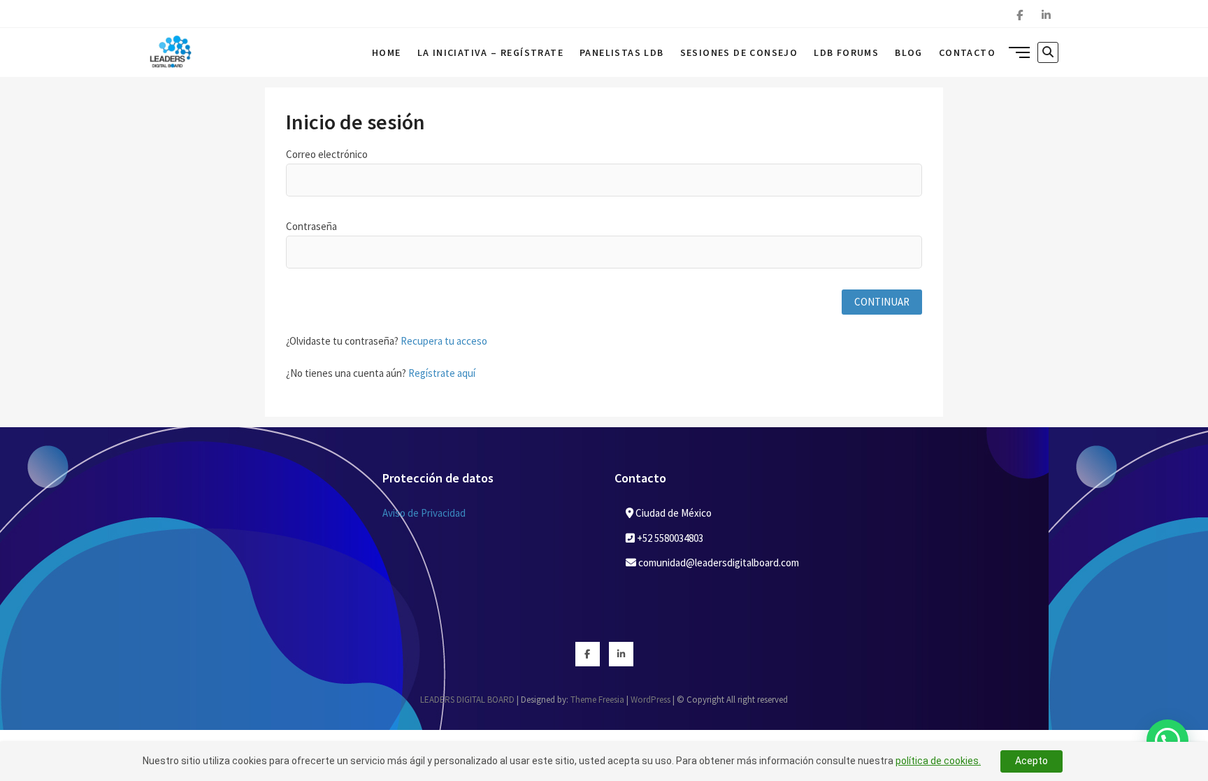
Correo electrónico (327, 154)
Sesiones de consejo (739, 52)
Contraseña (311, 226)
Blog (909, 52)
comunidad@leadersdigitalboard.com (717, 562)
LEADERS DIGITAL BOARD (467, 699)
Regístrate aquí (441, 373)
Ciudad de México (672, 513)
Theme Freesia (597, 699)
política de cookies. (938, 760)
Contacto (967, 52)
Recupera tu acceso (444, 340)
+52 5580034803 (669, 538)
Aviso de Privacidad (424, 513)
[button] (1167, 740)
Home (386, 52)
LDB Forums (846, 52)
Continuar (881, 301)
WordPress (650, 699)
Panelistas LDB (622, 52)
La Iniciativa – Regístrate (490, 52)
